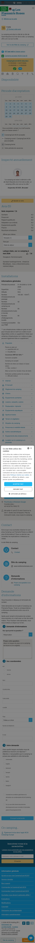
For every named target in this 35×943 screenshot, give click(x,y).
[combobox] (28, 448)
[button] (17, 494)
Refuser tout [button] (18, 489)
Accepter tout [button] (18, 484)
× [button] (31, 448)
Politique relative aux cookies (19, 475)
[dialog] (17, 471)
